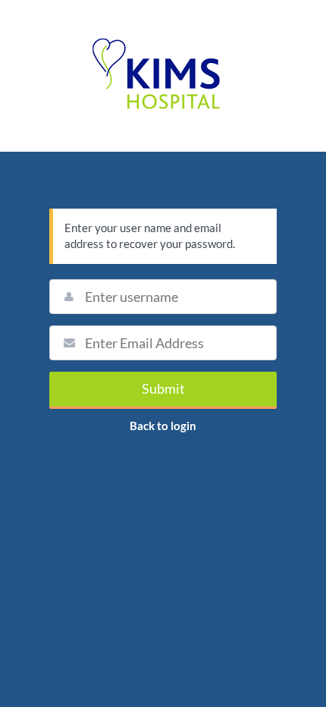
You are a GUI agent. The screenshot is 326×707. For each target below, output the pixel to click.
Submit (163, 388)
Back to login (163, 425)
